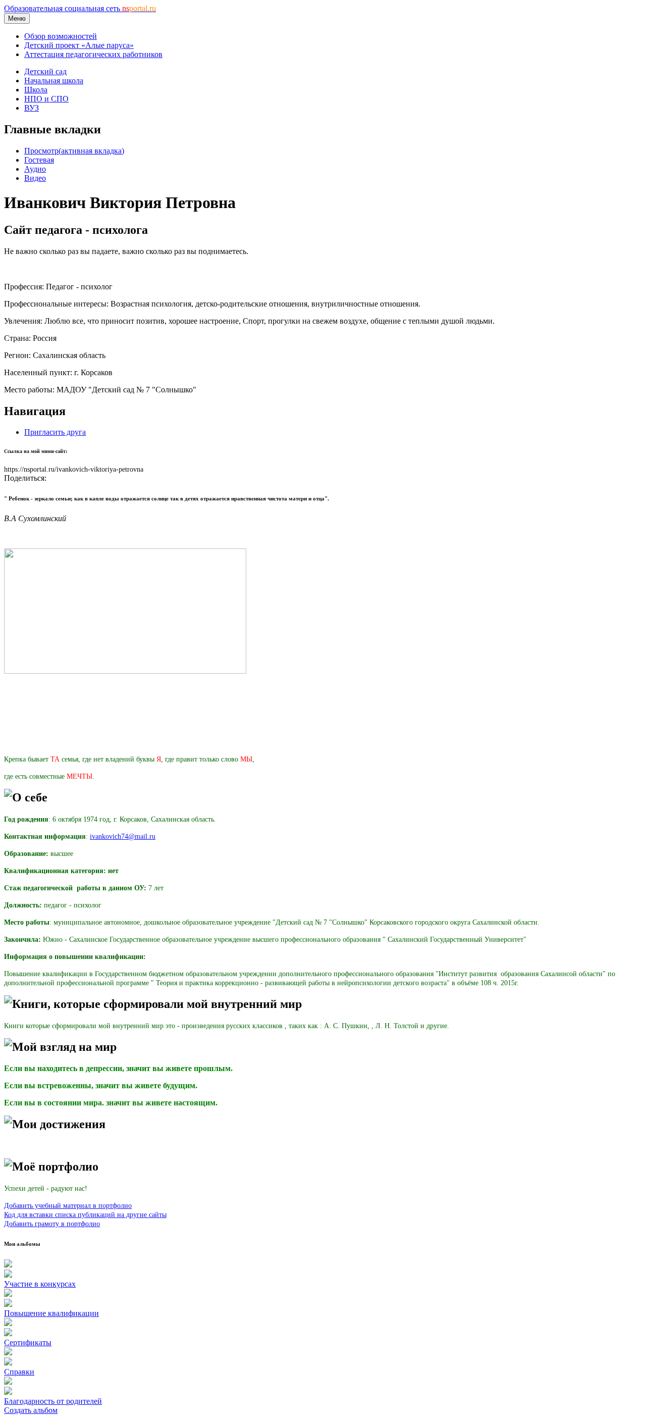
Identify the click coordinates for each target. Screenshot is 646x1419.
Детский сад (45, 71)
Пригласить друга (55, 432)
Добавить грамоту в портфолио (52, 1224)
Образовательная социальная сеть (80, 8)
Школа (35, 89)
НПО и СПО (46, 98)
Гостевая (39, 160)
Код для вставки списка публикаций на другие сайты (85, 1214)
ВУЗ (31, 108)
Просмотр (74, 150)
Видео (35, 178)
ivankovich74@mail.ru (122, 836)
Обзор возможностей (60, 36)
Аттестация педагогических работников (93, 54)
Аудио (35, 169)
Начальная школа (53, 80)
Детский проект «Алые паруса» (79, 45)
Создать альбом (31, 1410)
